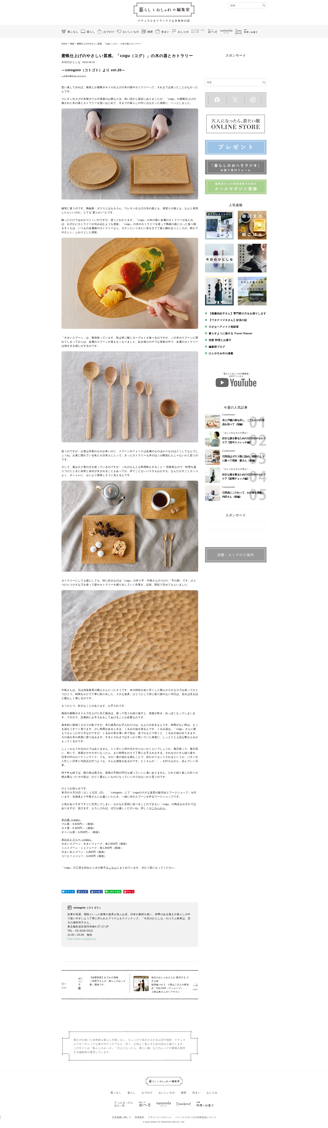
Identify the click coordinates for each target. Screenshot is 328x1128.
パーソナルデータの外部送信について (195, 1117)
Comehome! (228, 415)
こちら (113, 867)
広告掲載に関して (121, 1117)
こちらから (158, 808)
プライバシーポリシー (160, 1117)
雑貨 (150, 31)
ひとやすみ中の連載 (221, 353)
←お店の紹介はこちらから (74, 76)
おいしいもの (131, 31)
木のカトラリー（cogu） (77, 839)
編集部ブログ (217, 346)
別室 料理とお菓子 (220, 340)
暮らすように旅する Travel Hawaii (230, 333)
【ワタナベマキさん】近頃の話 (228, 320)
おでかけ (108, 31)
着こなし (72, 31)
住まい (165, 31)
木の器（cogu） (71, 819)
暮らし (91, 31)
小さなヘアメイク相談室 (224, 326)
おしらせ (183, 31)
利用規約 (139, 1117)
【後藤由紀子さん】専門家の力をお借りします (237, 313)
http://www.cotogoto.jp (81, 938)
